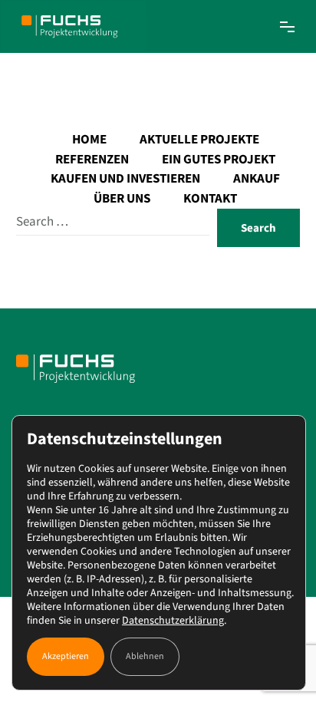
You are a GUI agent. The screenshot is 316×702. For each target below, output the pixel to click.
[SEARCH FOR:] (113, 222)
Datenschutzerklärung (173, 620)
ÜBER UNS (122, 199)
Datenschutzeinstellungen (124, 439)
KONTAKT (210, 199)
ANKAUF (256, 179)
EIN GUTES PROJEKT (218, 159)
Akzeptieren (65, 656)
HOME (89, 139)
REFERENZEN (92, 159)
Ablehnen (145, 656)
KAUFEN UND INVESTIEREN (125, 179)
